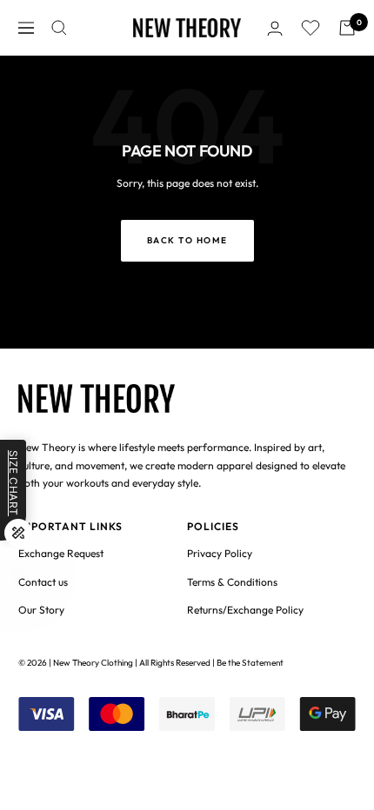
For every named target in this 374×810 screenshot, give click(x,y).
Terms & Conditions (232, 581)
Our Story (41, 609)
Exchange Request (61, 553)
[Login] (275, 28)
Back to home (187, 240)
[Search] (59, 28)
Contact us (43, 581)
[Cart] (347, 28)
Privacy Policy (219, 553)
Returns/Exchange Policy (245, 609)
